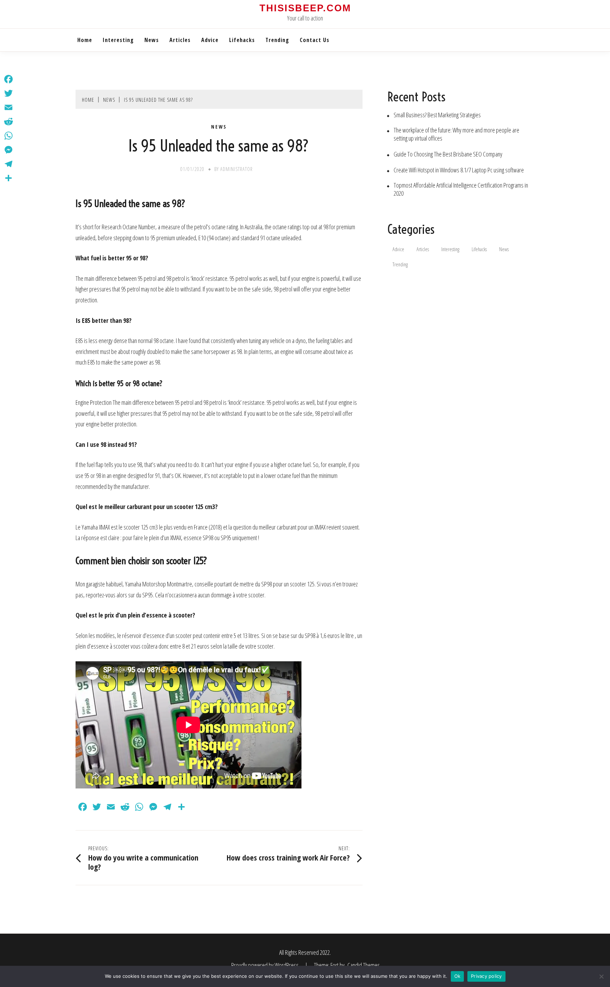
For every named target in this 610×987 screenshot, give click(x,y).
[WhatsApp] (8, 136)
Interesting (118, 40)
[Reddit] (8, 121)
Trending (277, 40)
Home (84, 40)
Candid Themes (363, 965)
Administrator (236, 169)
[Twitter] (8, 93)
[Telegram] (8, 164)
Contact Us (314, 40)
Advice (210, 40)
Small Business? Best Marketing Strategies (437, 115)
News (151, 40)
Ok (457, 976)
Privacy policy (486, 976)
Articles (180, 40)
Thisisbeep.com (305, 8)
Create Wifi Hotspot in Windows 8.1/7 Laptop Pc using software (459, 170)
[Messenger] (8, 150)
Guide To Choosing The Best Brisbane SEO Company (448, 154)
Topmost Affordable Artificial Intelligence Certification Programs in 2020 (461, 189)
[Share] (8, 178)
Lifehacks (242, 40)
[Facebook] (8, 79)
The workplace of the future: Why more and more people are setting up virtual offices (456, 134)
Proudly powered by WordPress (265, 965)
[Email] (8, 107)
